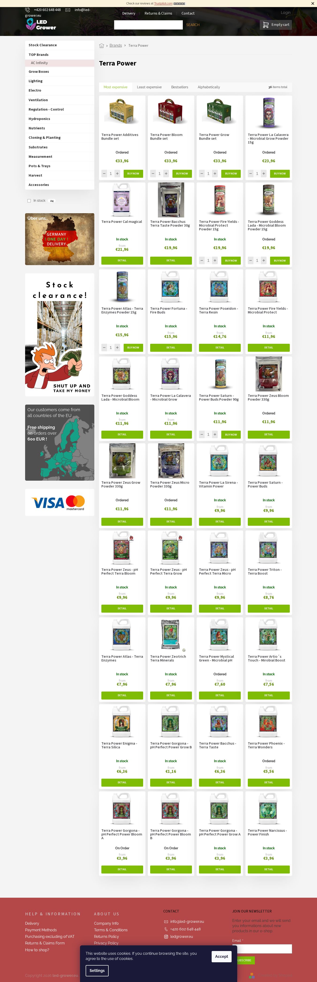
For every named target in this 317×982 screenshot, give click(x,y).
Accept (221, 956)
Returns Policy (106, 936)
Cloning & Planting (45, 137)
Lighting (35, 81)
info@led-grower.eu (187, 921)
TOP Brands (39, 54)
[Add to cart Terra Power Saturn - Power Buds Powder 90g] (231, 435)
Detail (122, 261)
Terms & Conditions (111, 930)
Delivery (32, 923)
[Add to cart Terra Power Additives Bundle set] (133, 174)
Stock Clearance (43, 45)
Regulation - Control (46, 109)
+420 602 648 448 (185, 929)
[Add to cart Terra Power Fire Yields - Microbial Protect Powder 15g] (231, 261)
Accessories (39, 184)
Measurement (40, 156)
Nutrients (37, 128)
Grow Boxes (39, 71)
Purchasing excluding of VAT (50, 936)
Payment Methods (41, 930)
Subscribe (243, 960)
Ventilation (38, 100)
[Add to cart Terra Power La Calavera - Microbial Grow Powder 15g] (280, 174)
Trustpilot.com (163, 3)
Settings (97, 970)
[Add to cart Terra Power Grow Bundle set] (231, 174)
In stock (43, 200)
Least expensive (149, 87)
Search (192, 25)
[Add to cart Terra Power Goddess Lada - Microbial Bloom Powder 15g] (280, 261)
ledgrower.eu (181, 936)
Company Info (106, 923)
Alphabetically (209, 87)
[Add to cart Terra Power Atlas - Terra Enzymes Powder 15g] (133, 348)
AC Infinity (39, 63)
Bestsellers (179, 87)
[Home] (103, 45)
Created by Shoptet (275, 975)
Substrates (38, 147)
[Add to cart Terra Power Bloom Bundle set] (182, 174)
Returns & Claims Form (45, 943)
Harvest (35, 175)
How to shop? (37, 950)
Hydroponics (39, 118)
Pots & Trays (39, 166)
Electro (35, 90)
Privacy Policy (106, 943)
